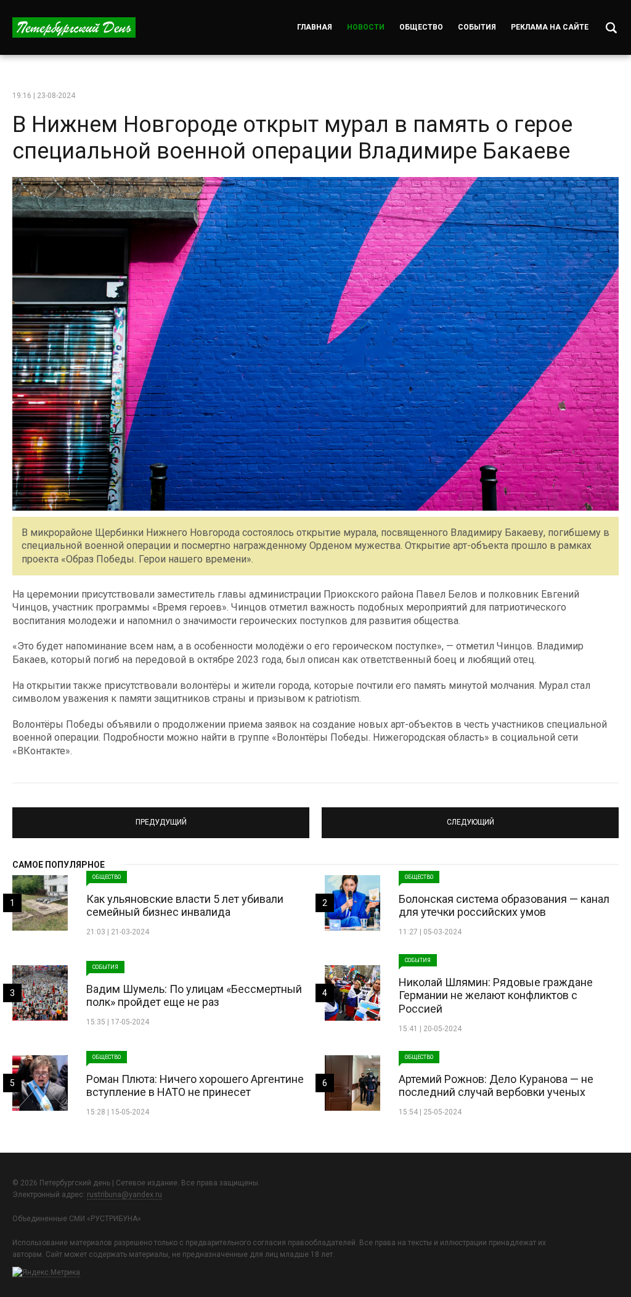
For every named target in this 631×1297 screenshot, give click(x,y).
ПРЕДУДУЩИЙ (161, 817)
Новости (366, 27)
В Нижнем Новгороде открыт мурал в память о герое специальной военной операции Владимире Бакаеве (292, 138)
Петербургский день (74, 27)
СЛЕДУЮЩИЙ (470, 817)
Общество (421, 27)
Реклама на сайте (549, 27)
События (477, 27)
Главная (314, 27)
